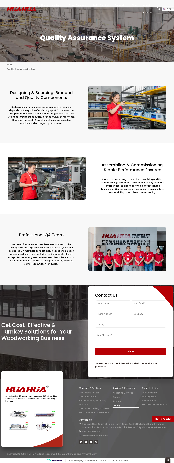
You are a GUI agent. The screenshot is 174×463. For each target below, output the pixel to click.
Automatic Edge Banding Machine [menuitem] (92, 402)
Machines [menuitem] (57, 5)
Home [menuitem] (44, 5)
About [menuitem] (146, 5)
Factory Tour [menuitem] (149, 396)
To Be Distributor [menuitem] (102, 5)
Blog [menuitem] (134, 5)
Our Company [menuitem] (149, 392)
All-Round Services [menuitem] (123, 392)
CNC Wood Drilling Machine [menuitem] (94, 408)
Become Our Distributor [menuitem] (155, 404)
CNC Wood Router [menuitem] (89, 392)
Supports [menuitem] (120, 5)
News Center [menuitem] (149, 400)
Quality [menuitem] (116, 405)
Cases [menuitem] (116, 397)
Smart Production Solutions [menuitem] (94, 412)
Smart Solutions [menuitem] (77, 5)
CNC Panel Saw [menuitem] (87, 396)
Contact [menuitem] (148, 12)
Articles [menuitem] (117, 401)
